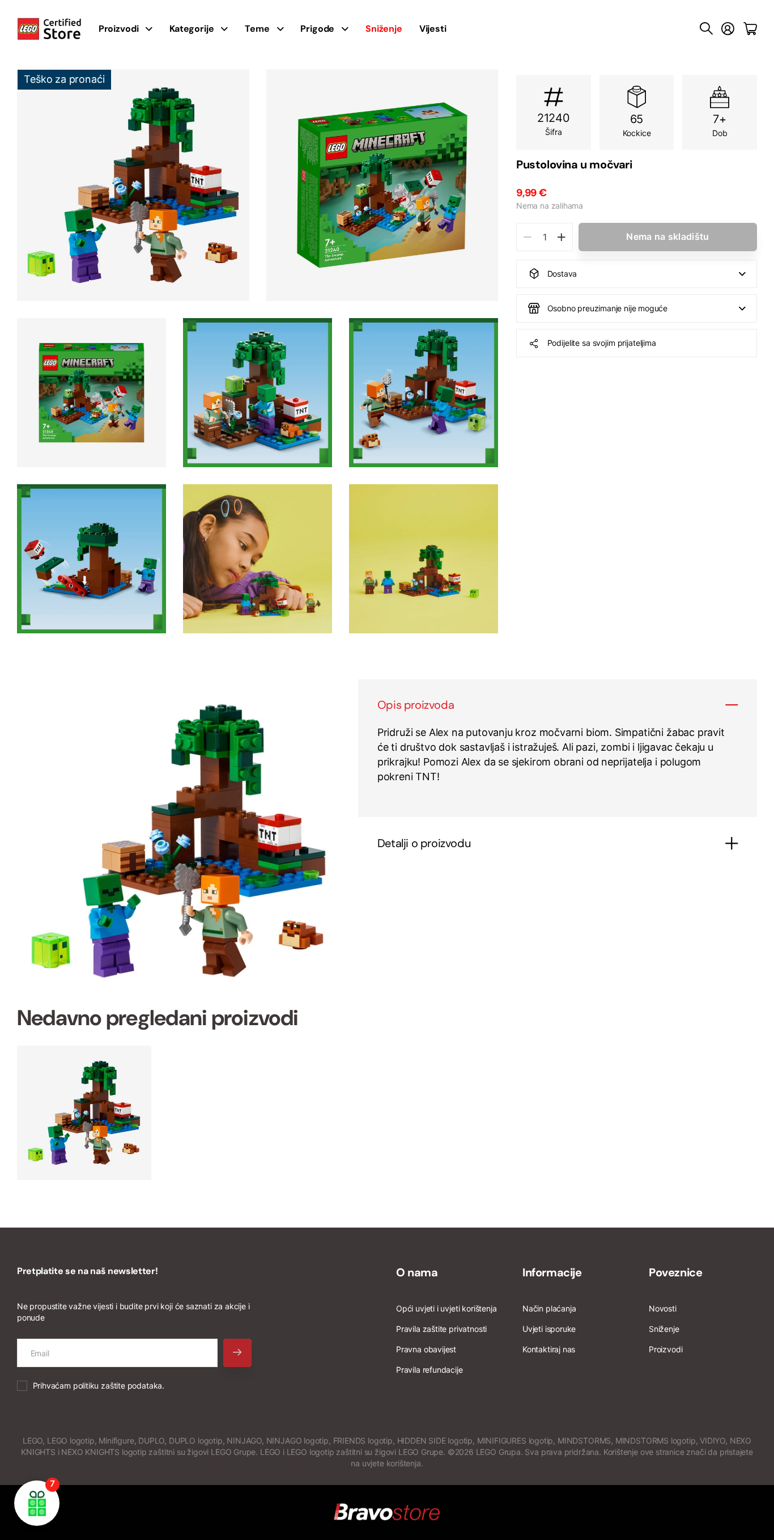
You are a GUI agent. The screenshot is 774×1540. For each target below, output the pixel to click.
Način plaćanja (549, 1308)
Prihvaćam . (98, 1385)
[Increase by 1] (561, 237)
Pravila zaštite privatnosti (441, 1329)
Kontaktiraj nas (548, 1349)
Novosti (663, 1308)
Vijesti (432, 29)
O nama (417, 1272)
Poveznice (675, 1272)
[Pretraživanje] (706, 29)
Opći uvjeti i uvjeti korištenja (446, 1308)
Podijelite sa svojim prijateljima (601, 343)
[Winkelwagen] (750, 29)
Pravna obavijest (426, 1349)
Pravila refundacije (429, 1369)
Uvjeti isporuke (549, 1329)
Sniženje (664, 1329)
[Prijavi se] (727, 29)
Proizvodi (665, 1349)
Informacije (552, 1272)
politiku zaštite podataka (118, 1385)
